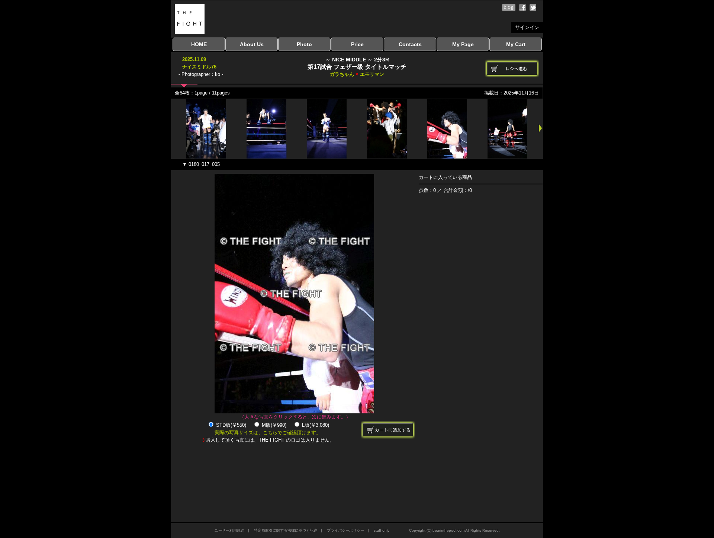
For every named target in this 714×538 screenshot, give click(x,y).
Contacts (410, 44)
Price (357, 44)
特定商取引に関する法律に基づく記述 (285, 530)
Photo (304, 44)
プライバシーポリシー (345, 530)
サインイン (527, 27)
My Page (463, 44)
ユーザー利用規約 (229, 530)
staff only (381, 530)
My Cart (515, 44)
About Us (252, 44)
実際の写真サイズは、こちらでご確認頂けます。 (268, 432)
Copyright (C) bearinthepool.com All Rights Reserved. (454, 530)
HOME (199, 44)
